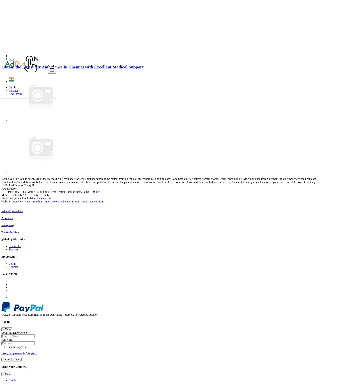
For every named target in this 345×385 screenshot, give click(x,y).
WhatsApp (7, 211)
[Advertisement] (109, 26)
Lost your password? (13, 353)
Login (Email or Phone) (14, 332)
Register (13, 90)
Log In (12, 87)
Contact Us (15, 246)
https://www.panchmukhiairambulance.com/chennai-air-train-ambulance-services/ (58, 201)
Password (6, 339)
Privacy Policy (7, 225)
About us (7, 218)
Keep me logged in (16, 347)
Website (18, 211)
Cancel (6, 359)
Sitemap (13, 249)
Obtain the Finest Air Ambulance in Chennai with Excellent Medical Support (72, 67)
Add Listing (15, 93)
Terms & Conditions (10, 232)
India (13, 380)
